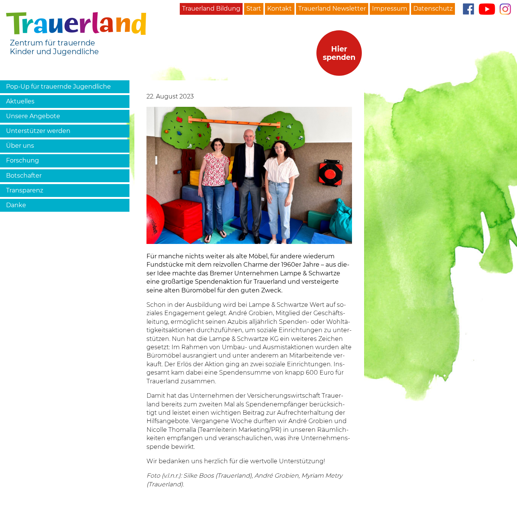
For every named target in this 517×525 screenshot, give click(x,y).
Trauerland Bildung (211, 8)
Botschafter (24, 175)
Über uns (20, 145)
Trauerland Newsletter (332, 8)
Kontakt (279, 8)
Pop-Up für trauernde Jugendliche (58, 86)
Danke (16, 205)
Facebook (468, 9)
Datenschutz (433, 8)
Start (253, 8)
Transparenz (24, 190)
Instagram (505, 9)
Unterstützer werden (38, 130)
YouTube (487, 9)
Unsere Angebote (33, 116)
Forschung (22, 160)
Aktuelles (20, 101)
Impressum (389, 8)
